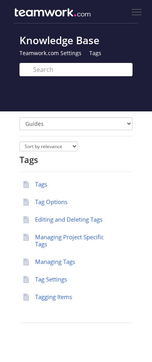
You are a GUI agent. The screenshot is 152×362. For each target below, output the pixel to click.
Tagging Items (53, 297)
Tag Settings (51, 279)
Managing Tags (55, 261)
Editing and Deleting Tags (69, 219)
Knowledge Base (59, 40)
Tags (95, 53)
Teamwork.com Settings (50, 53)
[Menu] (136, 12)
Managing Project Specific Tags (69, 240)
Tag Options (51, 202)
